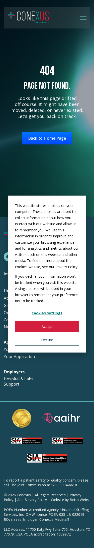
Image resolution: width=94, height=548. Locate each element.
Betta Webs (79, 499)
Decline (47, 339)
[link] (28, 17)
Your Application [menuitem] (19, 356)
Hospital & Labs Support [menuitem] (18, 381)
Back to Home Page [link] (47, 138)
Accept (47, 326)
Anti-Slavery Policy (32, 499)
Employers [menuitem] (14, 372)
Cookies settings (47, 313)
